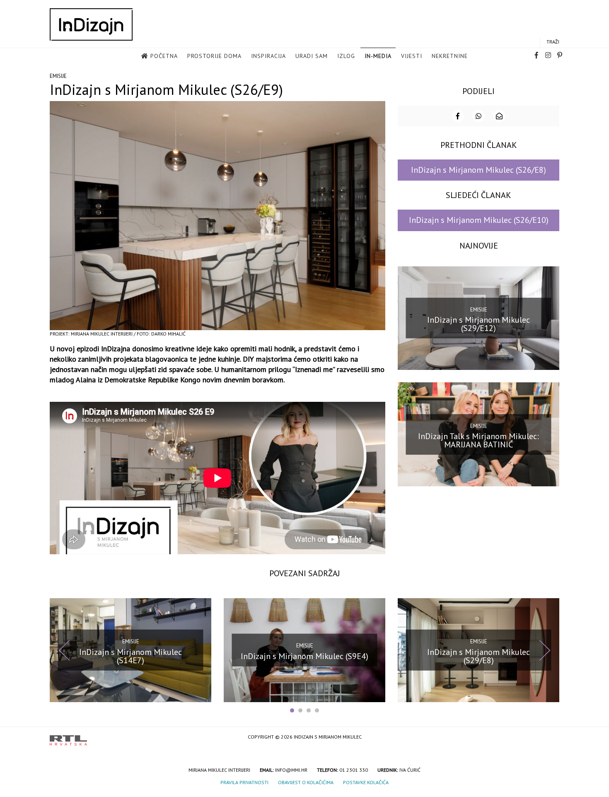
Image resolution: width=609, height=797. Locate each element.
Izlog (346, 56)
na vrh (551, 737)
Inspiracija (268, 56)
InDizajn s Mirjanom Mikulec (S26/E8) (478, 169)
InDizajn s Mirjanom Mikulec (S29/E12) (478, 323)
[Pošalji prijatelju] (499, 116)
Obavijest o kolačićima (306, 782)
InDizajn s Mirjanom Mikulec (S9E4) (304, 656)
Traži (552, 42)
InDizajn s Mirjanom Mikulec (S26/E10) (479, 220)
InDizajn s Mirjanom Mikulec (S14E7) (130, 656)
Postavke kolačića (366, 782)
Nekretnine (450, 56)
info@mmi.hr (291, 770)
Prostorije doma (214, 56)
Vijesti (411, 56)
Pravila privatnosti (244, 782)
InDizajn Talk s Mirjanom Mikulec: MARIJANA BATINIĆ (478, 440)
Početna (164, 56)
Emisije (58, 76)
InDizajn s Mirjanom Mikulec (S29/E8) (478, 656)
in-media (378, 56)
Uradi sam (311, 56)
